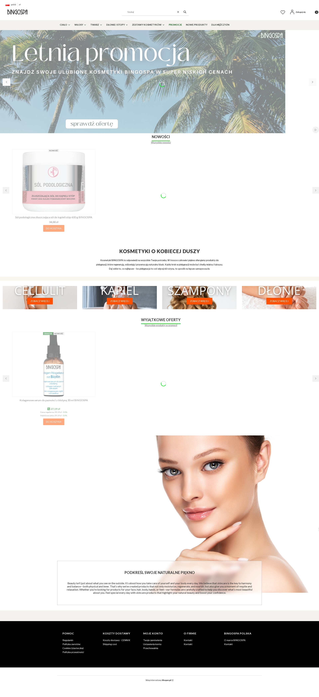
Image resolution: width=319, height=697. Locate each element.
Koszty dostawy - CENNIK (116, 640)
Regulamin (67, 640)
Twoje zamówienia (152, 640)
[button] (185, 12)
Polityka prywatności (73, 652)
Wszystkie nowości (161, 142)
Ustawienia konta (152, 644)
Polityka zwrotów (71, 644)
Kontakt (188, 640)
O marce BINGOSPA (235, 640)
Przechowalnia (150, 648)
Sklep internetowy (158, 680)
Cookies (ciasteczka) (73, 648)
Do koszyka (53, 228)
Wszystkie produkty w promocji (161, 325)
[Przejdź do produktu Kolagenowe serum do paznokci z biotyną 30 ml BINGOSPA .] (53, 364)
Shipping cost (110, 644)
